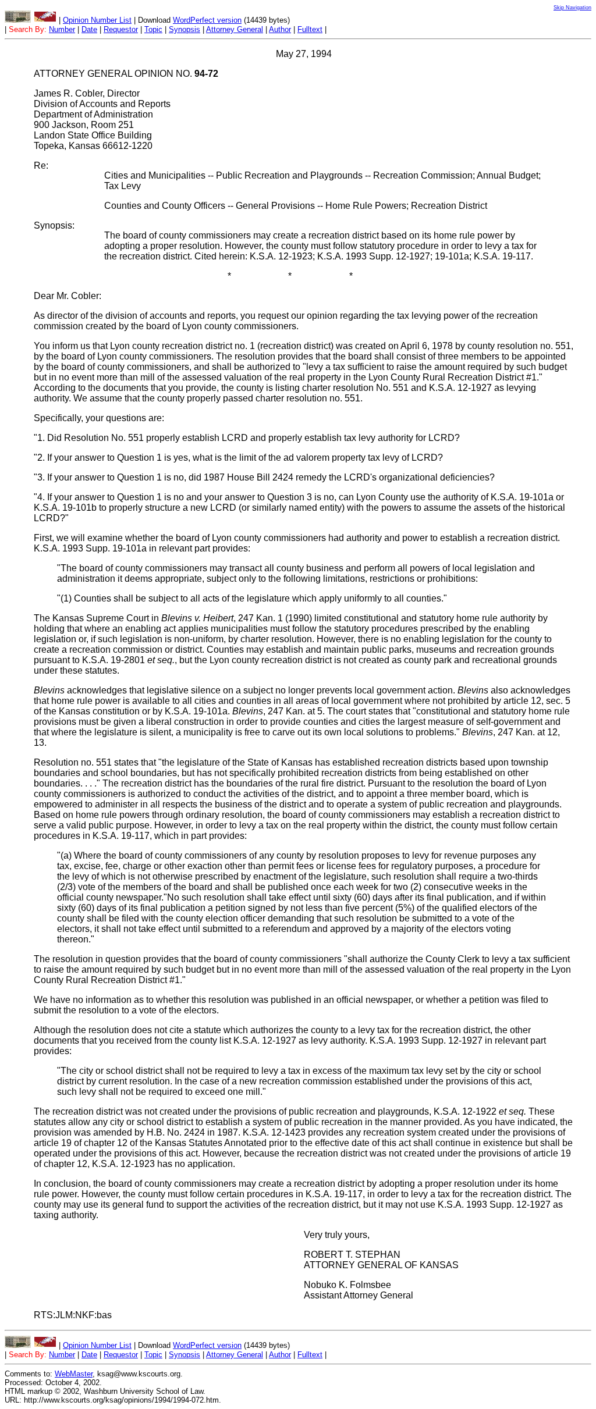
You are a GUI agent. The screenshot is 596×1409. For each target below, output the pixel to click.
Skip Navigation (572, 7)
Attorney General (234, 29)
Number (62, 29)
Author (280, 29)
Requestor (121, 29)
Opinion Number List (97, 20)
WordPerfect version (207, 20)
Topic (153, 29)
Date (89, 29)
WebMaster (74, 1373)
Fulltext (309, 29)
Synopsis (184, 29)
